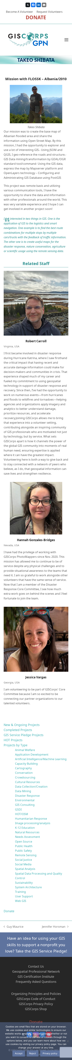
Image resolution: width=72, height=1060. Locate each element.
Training (20, 892)
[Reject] (67, 1041)
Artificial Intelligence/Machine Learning (41, 759)
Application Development (31, 754)
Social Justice (23, 860)
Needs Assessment (27, 837)
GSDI (18, 809)
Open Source (23, 841)
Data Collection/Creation (31, 786)
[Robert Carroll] (36, 303)
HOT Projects (13, 740)
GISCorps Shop (36, 1009)
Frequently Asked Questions (36, 981)
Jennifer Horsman (53, 927)
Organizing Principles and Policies (36, 994)
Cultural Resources (27, 782)
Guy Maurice (14, 927)
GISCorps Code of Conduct (36, 999)
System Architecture (28, 887)
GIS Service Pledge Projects (23, 735)
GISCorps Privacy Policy (36, 1004)
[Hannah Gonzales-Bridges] (36, 508)
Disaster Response (27, 796)
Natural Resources (27, 832)
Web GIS (20, 901)
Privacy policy (50, 1053)
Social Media (23, 864)
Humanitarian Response (31, 819)
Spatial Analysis (25, 869)
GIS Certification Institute (36, 976)
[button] (66, 39)
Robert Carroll (36, 341)
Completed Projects (18, 730)
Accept (19, 1053)
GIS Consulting (25, 805)
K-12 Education (25, 828)
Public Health (24, 846)
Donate (9, 911)
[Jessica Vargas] (36, 639)
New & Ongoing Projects (21, 725)
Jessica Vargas (35, 677)
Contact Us (36, 966)
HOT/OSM (21, 814)
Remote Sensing (26, 855)
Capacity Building (26, 764)
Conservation (24, 773)
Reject (32, 1053)
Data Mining (23, 791)
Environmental (24, 800)
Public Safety (23, 851)
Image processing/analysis (32, 823)
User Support (24, 896)
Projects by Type (15, 745)
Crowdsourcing (25, 777)
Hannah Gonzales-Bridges (36, 540)
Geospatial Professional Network (36, 971)
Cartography (23, 768)
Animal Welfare (25, 750)
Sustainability (24, 883)
